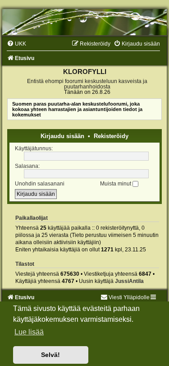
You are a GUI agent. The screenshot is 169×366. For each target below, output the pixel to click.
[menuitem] (16, 44)
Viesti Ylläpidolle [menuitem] (129, 297)
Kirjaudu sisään (62, 136)
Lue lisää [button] (29, 332)
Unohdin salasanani (39, 184)
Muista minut (116, 184)
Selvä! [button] (50, 354)
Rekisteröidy (111, 136)
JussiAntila (129, 281)
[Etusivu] (84, 22)
